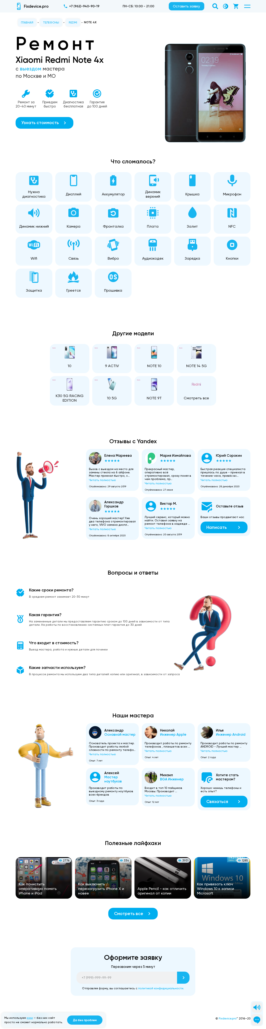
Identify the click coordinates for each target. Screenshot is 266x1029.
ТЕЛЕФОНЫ (51, 22)
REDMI (73, 22)
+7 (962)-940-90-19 (84, 6)
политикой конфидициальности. (161, 988)
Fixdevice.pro (227, 1018)
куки (30, 1017)
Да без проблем (85, 1020)
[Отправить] (183, 978)
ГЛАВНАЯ (27, 22)
